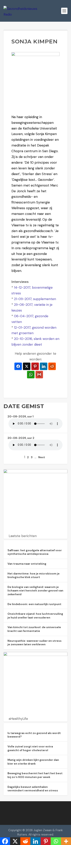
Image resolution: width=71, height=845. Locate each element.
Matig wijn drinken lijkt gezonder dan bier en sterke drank (33, 761)
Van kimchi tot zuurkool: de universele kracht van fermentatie (34, 629)
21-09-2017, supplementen (35, 299)
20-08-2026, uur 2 (20, 438)
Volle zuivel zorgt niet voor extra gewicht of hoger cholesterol (30, 748)
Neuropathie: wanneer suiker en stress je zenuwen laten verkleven (34, 642)
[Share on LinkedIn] (43, 366)
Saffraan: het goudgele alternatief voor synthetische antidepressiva (34, 552)
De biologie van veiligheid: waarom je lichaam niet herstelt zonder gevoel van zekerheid (35, 590)
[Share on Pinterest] (35, 366)
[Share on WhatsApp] (31, 374)
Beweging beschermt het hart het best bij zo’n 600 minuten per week (35, 775)
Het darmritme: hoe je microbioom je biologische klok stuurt (33, 575)
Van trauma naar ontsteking (26, 563)
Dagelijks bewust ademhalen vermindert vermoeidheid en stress (32, 788)
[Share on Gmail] (39, 374)
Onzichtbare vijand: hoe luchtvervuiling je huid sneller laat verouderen (35, 615)
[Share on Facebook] (18, 366)
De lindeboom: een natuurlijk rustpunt (34, 604)
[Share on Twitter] (26, 366)
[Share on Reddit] (52, 366)
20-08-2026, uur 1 (20, 416)
